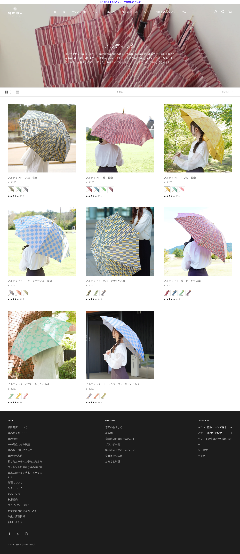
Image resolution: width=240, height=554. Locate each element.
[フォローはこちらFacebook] (9, 533)
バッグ (201, 455)
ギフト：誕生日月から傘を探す (215, 438)
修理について (15, 482)
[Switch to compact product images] (17, 92)
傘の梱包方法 (15, 455)
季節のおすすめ (129, 11)
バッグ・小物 (79, 11)
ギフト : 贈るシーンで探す (212, 427)
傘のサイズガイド (17, 433)
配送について (15, 488)
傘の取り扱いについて (20, 450)
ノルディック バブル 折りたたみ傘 (28, 384)
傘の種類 (13, 438)
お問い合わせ (15, 522)
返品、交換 (14, 493)
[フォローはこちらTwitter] (18, 533)
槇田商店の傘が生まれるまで (121, 438)
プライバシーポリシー (20, 505)
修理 (146, 11)
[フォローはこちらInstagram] (26, 533)
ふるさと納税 (112, 461)
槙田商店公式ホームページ (120, 450)
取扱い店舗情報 (16, 516)
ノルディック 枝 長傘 (99, 177)
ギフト (96, 11)
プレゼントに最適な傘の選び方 (25, 467)
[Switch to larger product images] (6, 92)
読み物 (110, 11)
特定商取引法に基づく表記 (22, 510)
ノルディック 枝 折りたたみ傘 (182, 280)
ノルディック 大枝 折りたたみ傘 (105, 280)
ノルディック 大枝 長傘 (22, 177)
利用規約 (13, 499)
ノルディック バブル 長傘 (180, 177)
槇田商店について (165, 11)
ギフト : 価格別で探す (210, 433)
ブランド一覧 (112, 444)
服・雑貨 (203, 450)
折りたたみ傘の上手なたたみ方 (25, 461)
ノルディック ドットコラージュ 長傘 (30, 280)
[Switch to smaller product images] (11, 92)
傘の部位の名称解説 (19, 444)
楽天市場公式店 (113, 455)
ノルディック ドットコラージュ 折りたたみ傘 (113, 384)
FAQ (184, 11)
